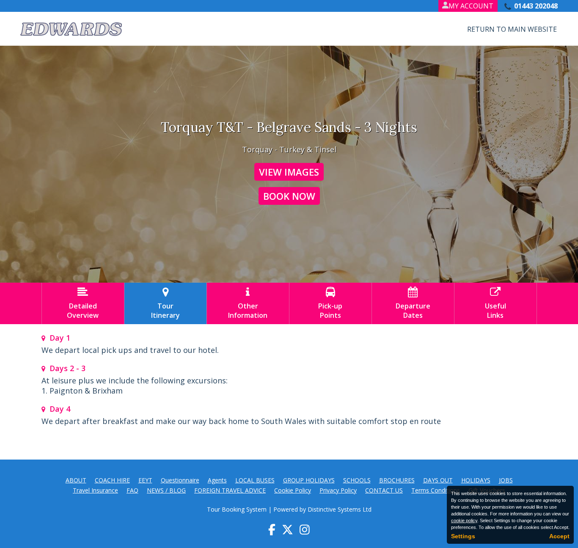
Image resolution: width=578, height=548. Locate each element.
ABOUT (76, 480)
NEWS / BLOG (166, 490)
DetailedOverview (83, 303)
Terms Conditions (435, 490)
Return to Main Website (512, 29)
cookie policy (464, 520)
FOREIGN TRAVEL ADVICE (230, 490)
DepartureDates (413, 303)
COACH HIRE (112, 480)
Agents (217, 480)
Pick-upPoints (330, 303)
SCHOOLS (357, 480)
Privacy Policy (338, 490)
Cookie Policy (292, 490)
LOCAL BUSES (255, 480)
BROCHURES (397, 480)
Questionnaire (180, 480)
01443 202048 (536, 6)
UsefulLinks (495, 303)
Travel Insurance (95, 490)
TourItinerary (165, 303)
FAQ (132, 490)
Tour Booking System (237, 509)
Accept (559, 536)
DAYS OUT (438, 480)
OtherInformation (247, 303)
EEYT (145, 480)
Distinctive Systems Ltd (340, 509)
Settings (463, 536)
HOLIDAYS (475, 480)
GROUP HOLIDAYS (309, 480)
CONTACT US (384, 490)
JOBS (506, 480)
